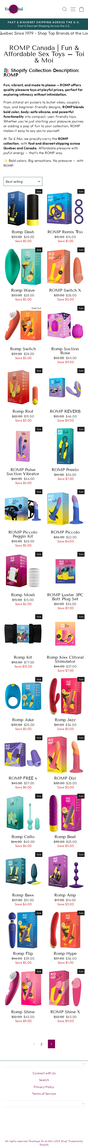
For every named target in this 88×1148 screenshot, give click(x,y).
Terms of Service (44, 1094)
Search (44, 1080)
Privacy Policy (44, 1087)
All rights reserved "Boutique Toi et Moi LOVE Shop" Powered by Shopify (44, 1142)
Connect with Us (44, 1073)
